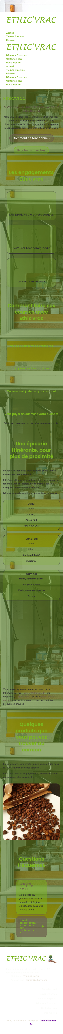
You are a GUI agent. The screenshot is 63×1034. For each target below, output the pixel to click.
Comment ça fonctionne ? (31, 138)
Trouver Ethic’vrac (15, 36)
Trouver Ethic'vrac (47, 994)
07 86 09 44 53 (23, 696)
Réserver (10, 40)
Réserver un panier (47, 998)
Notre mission (13, 62)
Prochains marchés (31, 150)
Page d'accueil (49, 989)
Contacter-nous (49, 1008)
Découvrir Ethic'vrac (46, 1003)
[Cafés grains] (31, 839)
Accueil (10, 32)
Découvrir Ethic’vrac (16, 55)
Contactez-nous (14, 59)
